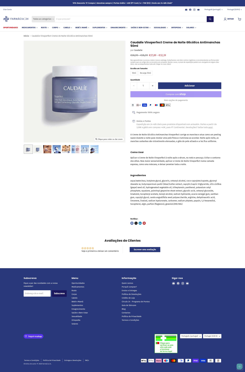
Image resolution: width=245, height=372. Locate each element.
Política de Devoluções (131, 294)
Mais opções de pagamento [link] (176, 100)
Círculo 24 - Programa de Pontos (136, 301)
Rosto (44, 27)
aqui (210, 127)
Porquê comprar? (129, 287)
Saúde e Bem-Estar (140, 27)
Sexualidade (160, 27)
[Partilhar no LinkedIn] (140, 223)
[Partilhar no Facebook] (131, 223)
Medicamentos (29, 27)
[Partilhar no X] (136, 223)
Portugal (233, 9)
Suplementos (99, 27)
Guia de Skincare (129, 305)
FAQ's (87, 360)
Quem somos (127, 283)
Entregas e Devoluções (72, 360)
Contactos (126, 313)
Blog (124, 309)
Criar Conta (7, 9)
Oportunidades (10, 27)
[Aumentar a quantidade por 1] (152, 85)
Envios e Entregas (129, 290)
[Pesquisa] (210, 19)
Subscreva (59, 293)
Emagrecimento (118, 27)
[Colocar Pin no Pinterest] (144, 223)
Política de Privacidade (131, 316)
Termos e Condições (130, 320)
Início (26, 36)
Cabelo (67, 27)
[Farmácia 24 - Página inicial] (16, 19)
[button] (229, 19)
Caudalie (138, 50)
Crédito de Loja (128, 298)
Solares (190, 27)
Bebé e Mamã (81, 27)
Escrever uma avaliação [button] (145, 249)
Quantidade (135, 80)
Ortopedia (176, 27)
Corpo (55, 27)
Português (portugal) (212, 9)
